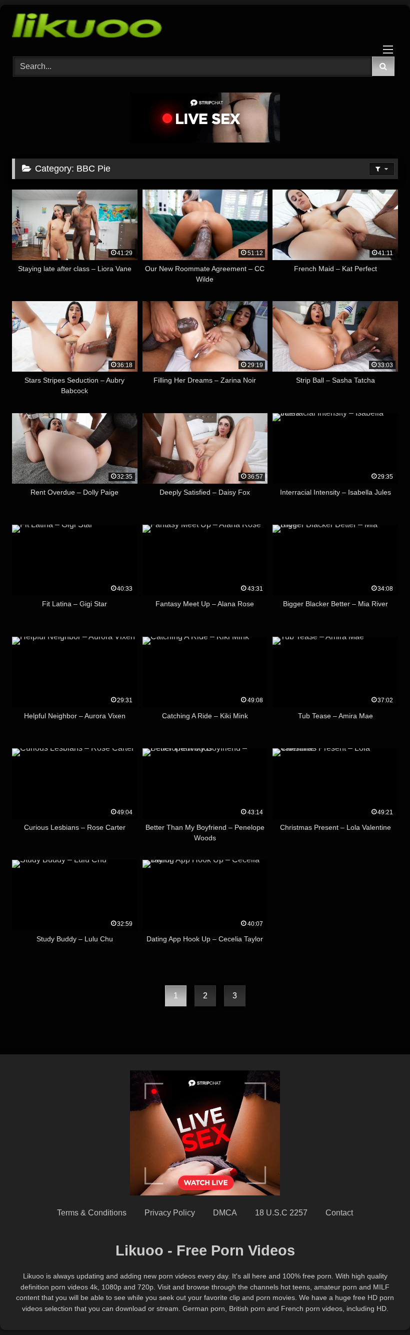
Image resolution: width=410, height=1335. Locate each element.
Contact (339, 1212)
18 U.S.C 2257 (281, 1212)
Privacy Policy (169, 1212)
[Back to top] (379, 1305)
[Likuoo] (205, 27)
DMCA (225, 1212)
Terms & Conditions (91, 1212)
